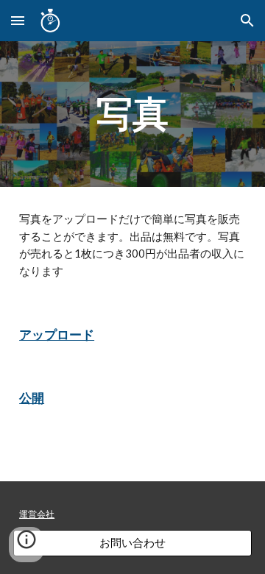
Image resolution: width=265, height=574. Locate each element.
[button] (17, 20)
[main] (132, 114)
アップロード (56, 334)
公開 (31, 397)
